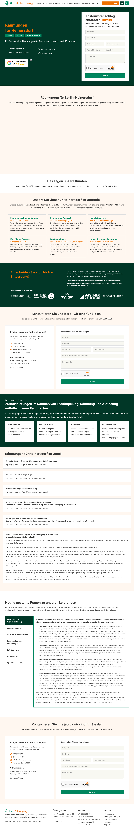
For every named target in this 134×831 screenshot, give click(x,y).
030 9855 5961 (112, 3)
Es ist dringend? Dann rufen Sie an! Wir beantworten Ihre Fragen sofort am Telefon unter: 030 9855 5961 (67, 319)
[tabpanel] (81, 661)
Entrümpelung (42, 3)
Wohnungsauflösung (56, 3)
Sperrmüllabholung (73, 3)
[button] (16, 63)
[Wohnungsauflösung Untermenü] (64, 3)
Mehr (94, 3)
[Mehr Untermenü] (97, 3)
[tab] (19, 620)
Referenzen (86, 3)
